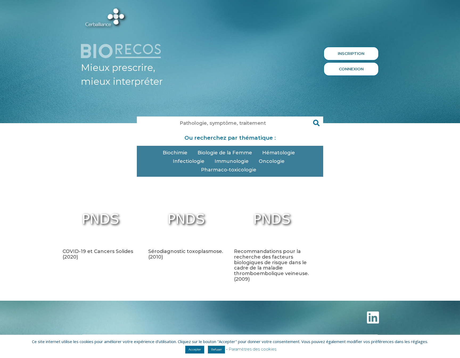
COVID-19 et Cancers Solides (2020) (98, 254)
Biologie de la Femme (225, 153)
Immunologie (232, 161)
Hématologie (278, 153)
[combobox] (223, 123)
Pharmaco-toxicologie (228, 170)
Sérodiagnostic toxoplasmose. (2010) (185, 254)
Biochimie (175, 153)
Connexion (351, 68)
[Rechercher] (316, 123)
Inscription (351, 53)
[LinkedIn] (373, 317)
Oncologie (272, 161)
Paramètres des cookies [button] (252, 349)
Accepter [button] (194, 349)
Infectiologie (188, 161)
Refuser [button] (216, 349)
